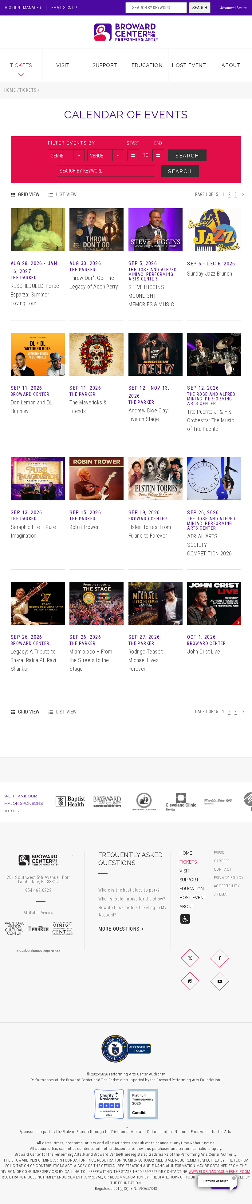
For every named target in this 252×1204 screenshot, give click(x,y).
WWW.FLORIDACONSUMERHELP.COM (219, 1171)
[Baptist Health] (70, 802)
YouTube (227, 986)
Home (10, 90)
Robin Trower (84, 527)
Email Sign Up (64, 7)
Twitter (197, 963)
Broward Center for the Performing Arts (126, 32)
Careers (222, 861)
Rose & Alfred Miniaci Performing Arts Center (63, 928)
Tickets (21, 65)
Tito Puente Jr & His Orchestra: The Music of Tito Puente (210, 420)
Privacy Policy (229, 878)
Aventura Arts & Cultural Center (14, 928)
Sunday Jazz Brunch (209, 273)
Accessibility (227, 886)
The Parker (38, 928)
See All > (12, 811)
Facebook (227, 963)
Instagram (197, 986)
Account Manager (23, 7)
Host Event (189, 65)
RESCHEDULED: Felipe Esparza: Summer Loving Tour (35, 294)
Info (38, 222)
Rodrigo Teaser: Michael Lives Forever (145, 660)
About (231, 65)
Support (105, 65)
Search (199, 7)
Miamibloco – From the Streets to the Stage (90, 660)
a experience (38, 950)
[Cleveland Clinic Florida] (181, 802)
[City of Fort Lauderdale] (144, 802)
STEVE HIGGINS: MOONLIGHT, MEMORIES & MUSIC (151, 296)
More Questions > (121, 929)
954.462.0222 (38, 890)
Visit (63, 65)
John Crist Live (203, 651)
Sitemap (221, 894)
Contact (223, 870)
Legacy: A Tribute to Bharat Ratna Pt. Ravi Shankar (33, 660)
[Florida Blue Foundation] (218, 802)
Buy (38, 237)
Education (147, 65)
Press (219, 853)
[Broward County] (107, 802)
